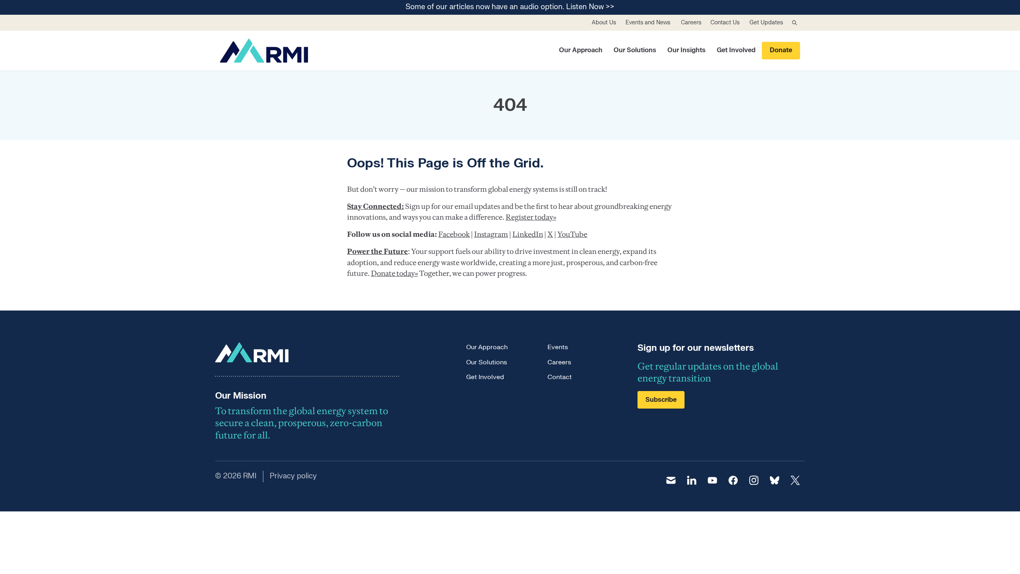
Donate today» (394, 273)
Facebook (454, 234)
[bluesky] (774, 480)
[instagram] (753, 480)
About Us (604, 22)
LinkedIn (527, 234)
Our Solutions (635, 50)
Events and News (648, 22)
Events (557, 347)
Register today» (531, 217)
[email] (671, 480)
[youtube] (712, 480)
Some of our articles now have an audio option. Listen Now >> (510, 7)
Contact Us (725, 22)
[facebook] (733, 480)
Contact (559, 377)
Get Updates (766, 22)
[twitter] (795, 480)
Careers (691, 22)
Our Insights (686, 50)
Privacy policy (293, 476)
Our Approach (580, 50)
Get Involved (736, 50)
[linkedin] (691, 480)
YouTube (572, 234)
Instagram (491, 234)
